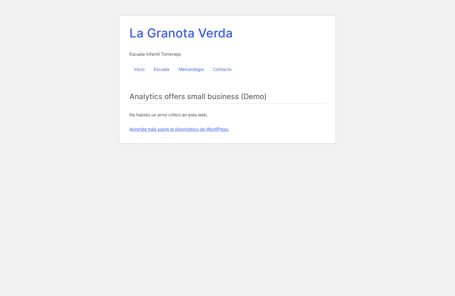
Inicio (139, 69)
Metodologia (191, 69)
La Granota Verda (181, 33)
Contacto (222, 69)
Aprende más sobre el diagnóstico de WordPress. (179, 129)
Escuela (161, 69)
